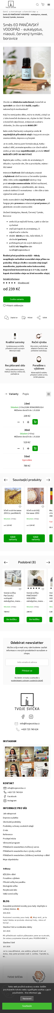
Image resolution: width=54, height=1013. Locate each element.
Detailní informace (11, 279)
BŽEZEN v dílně (9, 874)
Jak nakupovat (9, 813)
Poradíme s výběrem (11, 878)
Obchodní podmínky (12, 822)
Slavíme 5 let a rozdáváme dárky (17, 927)
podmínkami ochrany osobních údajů (27, 680)
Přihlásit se (27, 670)
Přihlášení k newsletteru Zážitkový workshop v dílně (26, 855)
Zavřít (44, 325)
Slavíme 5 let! (9, 942)
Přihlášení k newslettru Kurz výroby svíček (22, 851)
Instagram (31, 716)
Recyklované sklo (10, 890)
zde (39, 993)
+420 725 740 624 (29, 729)
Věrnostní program (11, 842)
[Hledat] (37, 4)
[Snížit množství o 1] (18, 422)
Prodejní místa (9, 838)
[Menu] (49, 4)
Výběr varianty (13, 538)
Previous (6, 480)
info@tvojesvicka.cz (21, 250)
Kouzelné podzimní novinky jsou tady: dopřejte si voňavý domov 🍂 (25, 908)
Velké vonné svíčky (10, 894)
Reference (8, 834)
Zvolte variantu (17, 299)
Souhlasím (27, 1006)
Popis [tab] (25, 394)
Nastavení (27, 998)
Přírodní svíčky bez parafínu (14, 882)
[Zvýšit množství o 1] (28, 422)
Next (49, 480)
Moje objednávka (10, 859)
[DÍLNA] (15, 977)
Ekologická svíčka (10, 886)
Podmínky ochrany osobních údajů (18, 826)
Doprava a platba (10, 817)
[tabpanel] (13, 515)
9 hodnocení (23, 283)
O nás (5, 830)
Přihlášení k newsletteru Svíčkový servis (21, 847)
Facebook (23, 716)
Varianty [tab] (13, 394)
